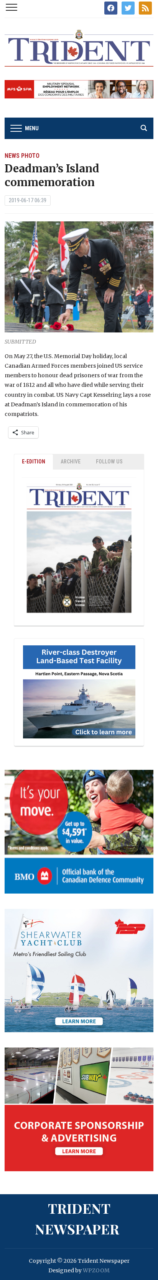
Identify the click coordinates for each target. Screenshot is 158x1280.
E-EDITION (33, 461)
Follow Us (109, 461)
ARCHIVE (71, 461)
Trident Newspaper (77, 1218)
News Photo (22, 155)
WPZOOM (96, 1270)
